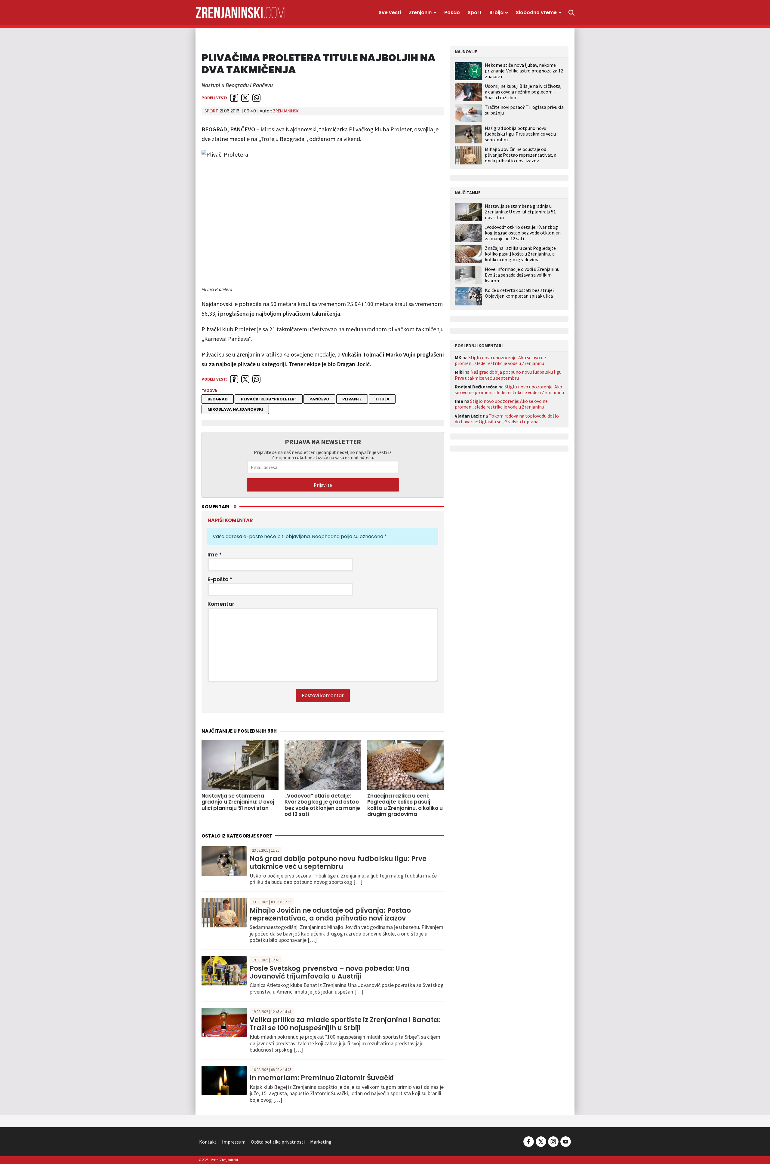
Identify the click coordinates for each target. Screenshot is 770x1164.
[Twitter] (541, 1141)
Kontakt (208, 1142)
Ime (215, 554)
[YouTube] (565, 1141)
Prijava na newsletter (323, 441)
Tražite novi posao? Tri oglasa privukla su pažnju (524, 110)
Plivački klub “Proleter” (269, 399)
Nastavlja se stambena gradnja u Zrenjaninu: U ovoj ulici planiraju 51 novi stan (520, 211)
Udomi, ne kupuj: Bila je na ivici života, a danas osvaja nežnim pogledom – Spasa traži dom (523, 91)
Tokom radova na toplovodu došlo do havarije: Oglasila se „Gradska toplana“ (507, 418)
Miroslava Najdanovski (235, 409)
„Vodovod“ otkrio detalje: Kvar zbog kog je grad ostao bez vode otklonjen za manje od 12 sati (523, 232)
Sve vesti (390, 12)
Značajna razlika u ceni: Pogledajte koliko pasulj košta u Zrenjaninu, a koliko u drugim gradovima (520, 253)
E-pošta (220, 579)
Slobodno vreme (536, 12)
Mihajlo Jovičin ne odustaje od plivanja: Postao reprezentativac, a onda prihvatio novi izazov (330, 914)
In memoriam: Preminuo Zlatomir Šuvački (322, 1078)
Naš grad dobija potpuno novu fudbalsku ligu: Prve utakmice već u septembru (338, 862)
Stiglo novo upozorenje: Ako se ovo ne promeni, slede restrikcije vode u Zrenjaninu (500, 360)
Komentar (221, 604)
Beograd (218, 399)
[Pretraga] (571, 12)
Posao (452, 12)
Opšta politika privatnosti (278, 1142)
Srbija (496, 12)
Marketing (320, 1142)
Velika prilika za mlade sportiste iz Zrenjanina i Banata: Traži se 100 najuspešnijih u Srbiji (345, 1023)
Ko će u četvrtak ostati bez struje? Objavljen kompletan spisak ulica (520, 293)
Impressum (233, 1142)
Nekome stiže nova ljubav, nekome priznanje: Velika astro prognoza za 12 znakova (524, 70)
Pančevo (319, 399)
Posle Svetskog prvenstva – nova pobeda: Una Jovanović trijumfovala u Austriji (329, 972)
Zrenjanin (420, 12)
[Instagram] (553, 1141)
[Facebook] (528, 1141)
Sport (475, 12)
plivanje (352, 399)
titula (382, 399)
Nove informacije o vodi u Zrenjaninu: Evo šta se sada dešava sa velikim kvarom (522, 274)
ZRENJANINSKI (286, 111)
